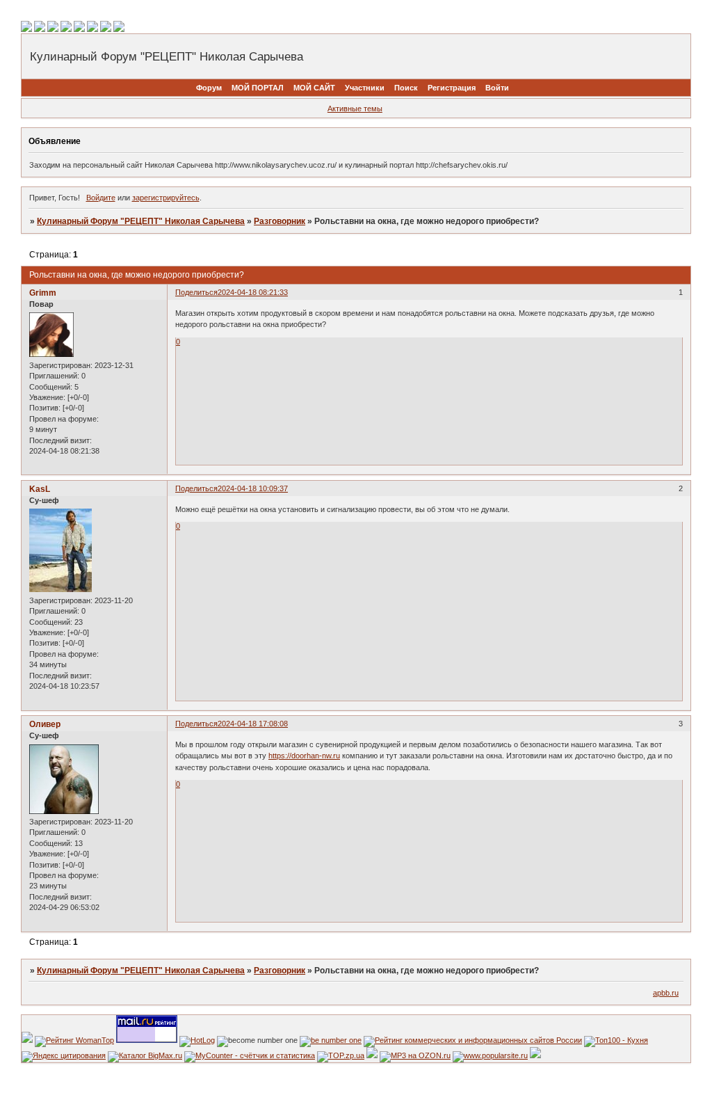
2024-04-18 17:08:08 (253, 723)
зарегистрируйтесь (166, 197)
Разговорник (279, 221)
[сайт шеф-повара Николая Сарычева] (490, 1055)
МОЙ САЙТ (314, 87)
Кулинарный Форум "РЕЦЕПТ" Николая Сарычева (141, 221)
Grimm (42, 293)
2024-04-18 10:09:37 (253, 488)
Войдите (100, 197)
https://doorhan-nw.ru (304, 755)
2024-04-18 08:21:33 (253, 292)
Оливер (44, 724)
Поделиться (196, 292)
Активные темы (354, 108)
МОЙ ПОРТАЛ (258, 87)
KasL (39, 489)
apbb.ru (666, 993)
